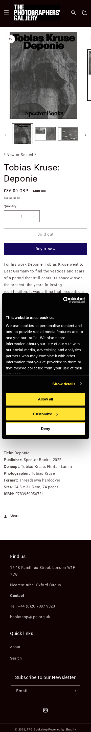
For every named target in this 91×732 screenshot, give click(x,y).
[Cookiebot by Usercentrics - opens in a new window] (64, 300)
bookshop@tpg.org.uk (30, 617)
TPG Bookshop (37, 729)
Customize (42, 414)
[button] (6, 12)
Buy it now (46, 249)
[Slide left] (5, 135)
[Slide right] (85, 135)
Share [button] (14, 516)
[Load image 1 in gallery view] (22, 134)
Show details (63, 384)
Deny (45, 428)
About (15, 647)
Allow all (45, 399)
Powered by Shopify (62, 729)
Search (16, 658)
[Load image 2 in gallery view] (45, 134)
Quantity (10, 206)
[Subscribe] (74, 691)
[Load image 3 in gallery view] (68, 134)
